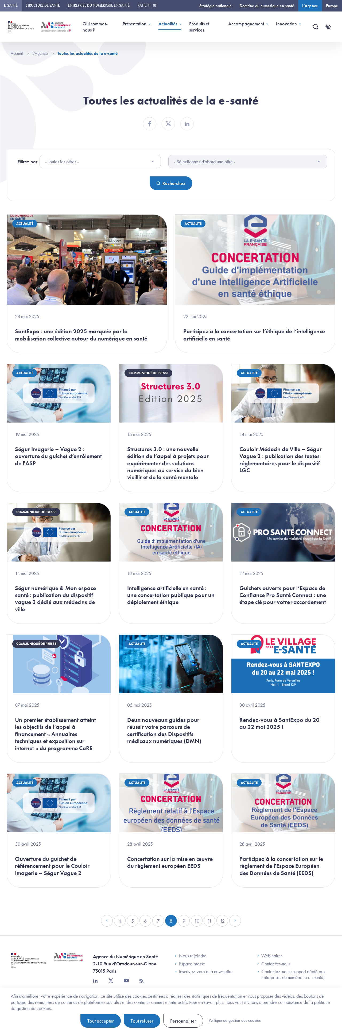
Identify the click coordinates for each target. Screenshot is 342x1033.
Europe (332, 6)
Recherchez (173, 183)
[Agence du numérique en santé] (68, 961)
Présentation (134, 24)
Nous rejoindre (193, 956)
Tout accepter (100, 1021)
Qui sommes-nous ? (95, 27)
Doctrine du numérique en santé (267, 6)
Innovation (286, 24)
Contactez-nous (275, 964)
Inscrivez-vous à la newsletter (206, 971)
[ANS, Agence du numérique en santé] (56, 27)
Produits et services (199, 27)
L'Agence (310, 6)
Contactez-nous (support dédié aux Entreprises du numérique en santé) (293, 974)
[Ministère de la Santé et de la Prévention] (28, 964)
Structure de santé (43, 5)
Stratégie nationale (215, 6)
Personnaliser (183, 1021)
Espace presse (192, 964)
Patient (144, 5)
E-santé (11, 5)
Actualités (167, 24)
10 (198, 922)
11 (211, 922)
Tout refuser (142, 1021)
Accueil (17, 53)
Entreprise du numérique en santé (99, 5)
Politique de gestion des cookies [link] (235, 1020)
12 (224, 922)
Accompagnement (246, 24)
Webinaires (271, 956)
